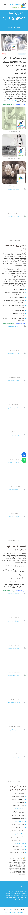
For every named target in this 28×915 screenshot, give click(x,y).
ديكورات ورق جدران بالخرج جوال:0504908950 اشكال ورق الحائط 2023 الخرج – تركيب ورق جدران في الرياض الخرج (14, 65)
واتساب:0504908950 (8, 104)
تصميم (21, 912)
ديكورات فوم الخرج (19, 834)
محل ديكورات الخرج (16, 868)
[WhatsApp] (23, 460)
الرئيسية (18, 27)
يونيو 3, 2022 (21, 860)
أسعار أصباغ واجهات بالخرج (18, 862)
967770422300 (10, 912)
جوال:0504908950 (20, 104)
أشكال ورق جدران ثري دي (16, 865)
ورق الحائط (22, 54)
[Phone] (23, 454)
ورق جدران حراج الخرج (12, 100)
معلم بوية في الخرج (19, 821)
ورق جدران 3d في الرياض (18, 843)
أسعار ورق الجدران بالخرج (17, 863)
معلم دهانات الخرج (11, 909)
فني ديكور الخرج (21, 867)
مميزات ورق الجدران (16, 872)
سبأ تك (17, 912)
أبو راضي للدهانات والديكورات (15, 858)
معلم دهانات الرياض (19, 809)
